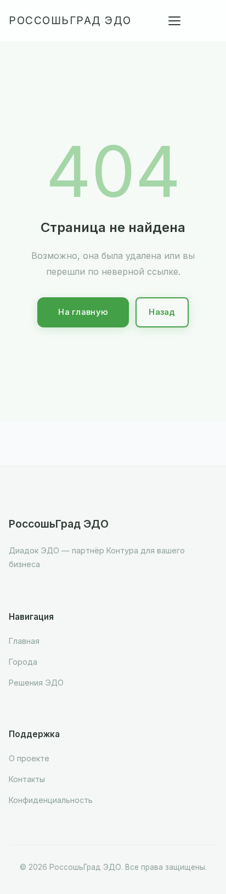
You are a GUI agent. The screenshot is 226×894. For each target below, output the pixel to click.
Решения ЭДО (36, 682)
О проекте (29, 758)
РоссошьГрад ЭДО (70, 20)
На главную (83, 312)
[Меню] (174, 21)
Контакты (27, 779)
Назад (162, 312)
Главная (24, 641)
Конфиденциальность (51, 800)
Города (23, 661)
